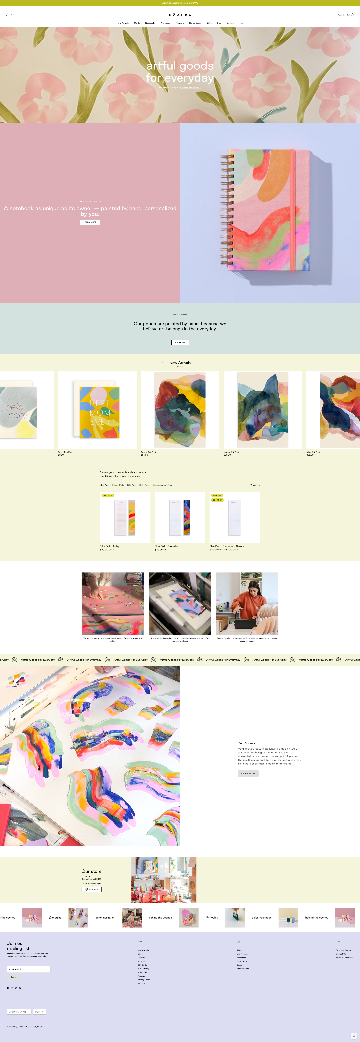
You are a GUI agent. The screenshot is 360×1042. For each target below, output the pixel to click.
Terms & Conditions (344, 957)
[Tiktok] (16, 988)
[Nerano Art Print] (263, 410)
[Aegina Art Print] (180, 410)
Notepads (165, 23)
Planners (180, 23)
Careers (240, 965)
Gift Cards (142, 965)
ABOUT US (180, 342)
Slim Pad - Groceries (166, 546)
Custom (230, 23)
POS (21, 1027)
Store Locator (243, 969)
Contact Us (341, 954)
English (37, 1012)
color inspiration (98, 917)
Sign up (14, 977)
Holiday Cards (144, 980)
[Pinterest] (20, 988)
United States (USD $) (17, 1012)
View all (180, 366)
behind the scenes (153, 917)
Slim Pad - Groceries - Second (227, 546)
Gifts (209, 23)
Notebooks (150, 23)
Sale (219, 23)
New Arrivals (123, 23)
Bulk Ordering (143, 969)
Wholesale (241, 957)
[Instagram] (12, 988)
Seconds (141, 983)
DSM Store (242, 961)
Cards (137, 23)
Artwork (141, 961)
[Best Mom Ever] (97, 410)
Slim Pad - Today (109, 546)
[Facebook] (8, 988)
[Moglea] (180, 15)
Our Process (242, 954)
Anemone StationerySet (190, 87)
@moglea (48, 917)
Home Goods (195, 23)
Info (241, 23)
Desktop (141, 957)
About (239, 950)
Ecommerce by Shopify (34, 1027)
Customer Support (344, 950)
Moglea (16, 1027)
